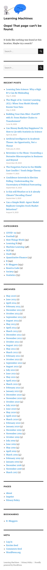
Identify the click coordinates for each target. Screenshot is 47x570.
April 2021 (11, 380)
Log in (9, 542)
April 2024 (11, 303)
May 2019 (11, 447)
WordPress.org (13, 552)
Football (10, 236)
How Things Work (15, 240)
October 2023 (12, 313)
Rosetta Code (12, 268)
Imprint (10, 496)
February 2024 (13, 306)
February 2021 (13, 387)
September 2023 (14, 317)
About (9, 493)
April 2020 (11, 416)
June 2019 (11, 444)
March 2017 (12, 472)
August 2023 (12, 320)
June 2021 (11, 373)
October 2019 (12, 437)
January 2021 (12, 391)
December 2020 (14, 394)
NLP (8, 250)
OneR (9, 254)
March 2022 (12, 352)
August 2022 (12, 345)
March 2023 (12, 331)
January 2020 (12, 426)
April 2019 (11, 451)
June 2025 (11, 299)
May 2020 (11, 412)
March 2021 (12, 384)
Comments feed (14, 549)
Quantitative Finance (16, 257)
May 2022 (11, 349)
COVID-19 (11, 233)
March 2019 (12, 454)
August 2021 (12, 366)
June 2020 (11, 409)
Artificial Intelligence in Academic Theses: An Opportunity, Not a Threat (23, 142)
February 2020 (13, 423)
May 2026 (11, 296)
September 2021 (14, 363)
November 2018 (14, 469)
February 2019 (13, 458)
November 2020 (14, 398)
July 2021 (10, 370)
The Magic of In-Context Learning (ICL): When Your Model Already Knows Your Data (23, 103)
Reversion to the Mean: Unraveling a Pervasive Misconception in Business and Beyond (24, 156)
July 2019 (10, 440)
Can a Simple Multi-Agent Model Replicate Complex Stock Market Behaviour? (22, 206)
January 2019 (12, 461)
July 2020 (10, 405)
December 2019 (13, 430)
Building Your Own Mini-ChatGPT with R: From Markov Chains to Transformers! (23, 117)
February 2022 (13, 356)
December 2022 (14, 334)
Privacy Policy (13, 500)
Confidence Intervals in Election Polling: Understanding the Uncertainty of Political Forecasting (23, 181)
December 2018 (13, 465)
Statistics (10, 275)
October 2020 (13, 401)
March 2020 (12, 419)
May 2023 (11, 324)
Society (9, 271)
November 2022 (14, 338)
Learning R (11, 243)
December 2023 (14, 310)
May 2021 (11, 377)
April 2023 (11, 327)
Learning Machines (18, 18)
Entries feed (12, 545)
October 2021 (12, 359)
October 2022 (13, 342)
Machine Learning (15, 247)
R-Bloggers (12, 264)
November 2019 (14, 433)
